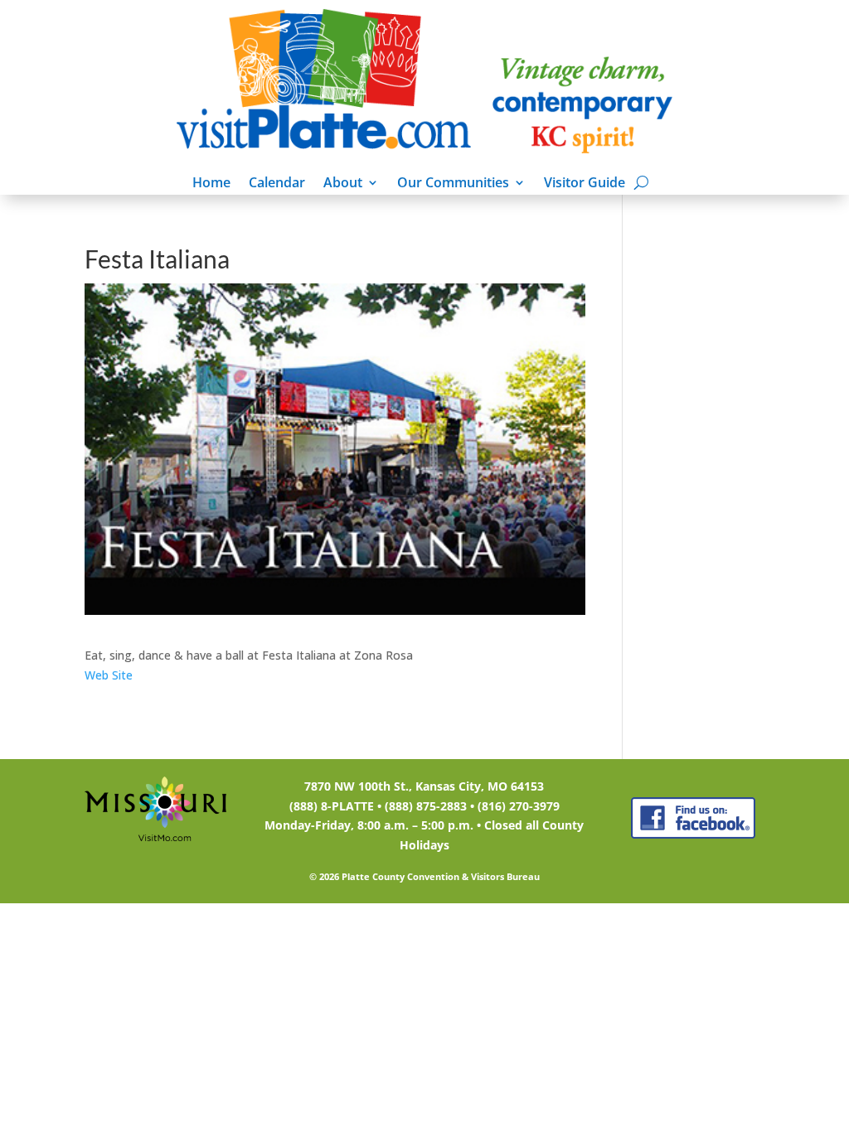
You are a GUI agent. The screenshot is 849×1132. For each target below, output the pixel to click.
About (342, 184)
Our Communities (453, 184)
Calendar (277, 184)
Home (211, 184)
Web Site (109, 675)
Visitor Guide (584, 184)
